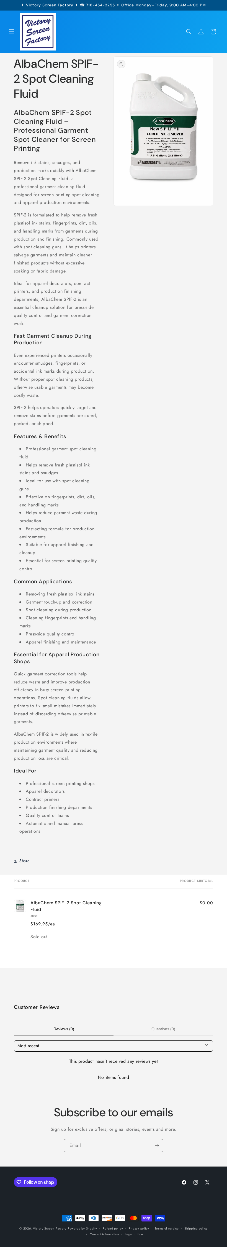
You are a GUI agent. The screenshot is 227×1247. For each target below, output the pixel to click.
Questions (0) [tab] (163, 1029)
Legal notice (134, 1234)
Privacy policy (139, 1228)
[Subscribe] (157, 1145)
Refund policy (113, 1228)
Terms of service (167, 1228)
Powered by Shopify (82, 1228)
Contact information (104, 1234)
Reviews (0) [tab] (63, 1029)
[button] (12, 32)
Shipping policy (196, 1228)
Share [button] (24, 861)
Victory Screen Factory (49, 1228)
